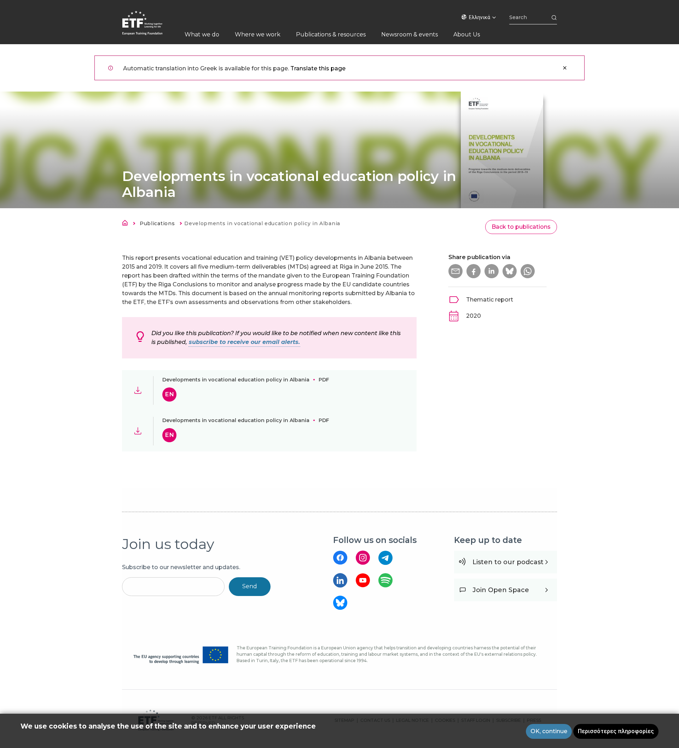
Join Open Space (500, 590)
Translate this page (318, 68)
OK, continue (548, 731)
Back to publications (521, 226)
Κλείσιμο (565, 68)
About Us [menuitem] (466, 34)
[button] (455, 271)
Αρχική (127, 224)
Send (249, 586)
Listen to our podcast (508, 562)
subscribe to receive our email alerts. (244, 342)
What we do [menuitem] (202, 34)
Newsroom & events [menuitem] (409, 34)
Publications (157, 223)
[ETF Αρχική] (149, 27)
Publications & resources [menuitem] (331, 34)
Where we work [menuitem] (257, 34)
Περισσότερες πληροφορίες (616, 731)
